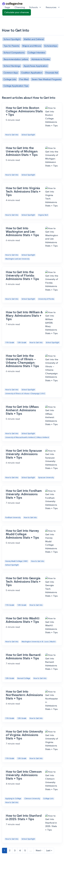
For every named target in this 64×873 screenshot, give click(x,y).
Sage (7, 7)
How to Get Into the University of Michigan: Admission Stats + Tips (22, 151)
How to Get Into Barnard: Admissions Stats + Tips (23, 656)
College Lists (48, 798)
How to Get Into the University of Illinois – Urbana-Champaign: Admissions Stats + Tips (22, 361)
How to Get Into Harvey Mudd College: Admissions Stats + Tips (22, 534)
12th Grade (21, 342)
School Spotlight (28, 135)
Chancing (20, 7)
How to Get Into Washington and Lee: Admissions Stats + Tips (22, 231)
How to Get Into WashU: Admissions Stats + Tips (23, 620)
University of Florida (46, 299)
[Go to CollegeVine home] (12, 3)
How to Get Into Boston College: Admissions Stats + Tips (24, 111)
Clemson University (32, 798)
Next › (39, 850)
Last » (49, 850)
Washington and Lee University (17, 259)
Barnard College (23, 678)
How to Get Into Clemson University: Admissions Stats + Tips (24, 775)
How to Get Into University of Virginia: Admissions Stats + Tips (24, 735)
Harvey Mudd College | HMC (16, 561)
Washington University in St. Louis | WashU (39, 641)
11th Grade (9, 342)
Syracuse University (46, 477)
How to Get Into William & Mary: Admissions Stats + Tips (24, 315)
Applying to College (13, 798)
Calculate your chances (16, 12)
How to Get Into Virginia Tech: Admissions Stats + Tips (23, 191)
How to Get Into (11, 135)
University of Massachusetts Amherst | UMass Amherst (27, 437)
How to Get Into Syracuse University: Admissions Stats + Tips (24, 454)
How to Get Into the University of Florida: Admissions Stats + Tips (22, 275)
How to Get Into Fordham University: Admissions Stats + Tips (24, 494)
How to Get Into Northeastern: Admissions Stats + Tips (24, 695)
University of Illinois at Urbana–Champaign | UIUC (25, 393)
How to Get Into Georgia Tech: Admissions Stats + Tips (23, 581)
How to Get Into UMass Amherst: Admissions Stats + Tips (22, 410)
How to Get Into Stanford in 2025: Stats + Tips (23, 817)
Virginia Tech (43, 215)
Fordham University (13, 517)
